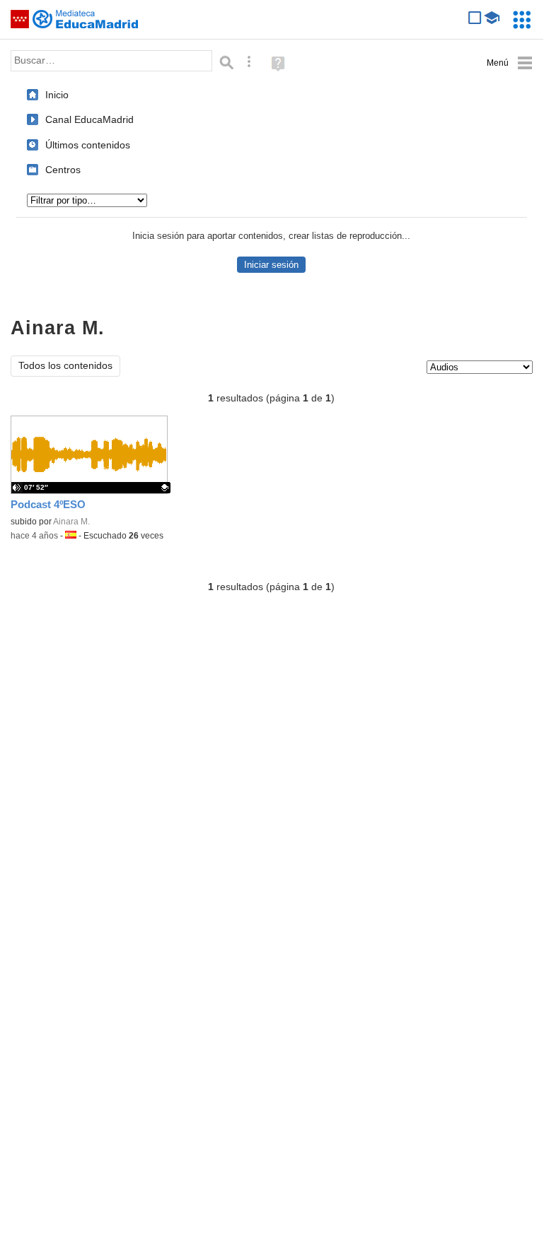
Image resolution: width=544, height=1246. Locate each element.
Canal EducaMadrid (89, 119)
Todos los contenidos (65, 365)
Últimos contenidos (87, 145)
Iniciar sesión (271, 264)
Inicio (57, 94)
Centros (63, 169)
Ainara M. (71, 521)
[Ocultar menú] (510, 63)
